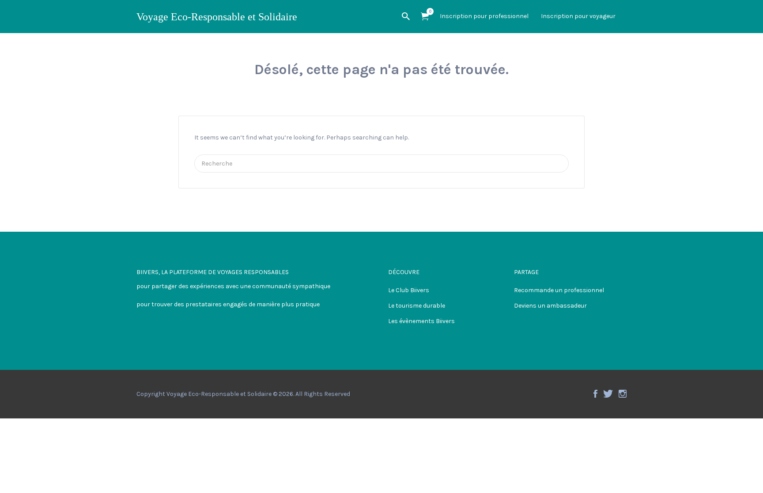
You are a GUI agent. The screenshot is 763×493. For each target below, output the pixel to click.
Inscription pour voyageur (578, 16)
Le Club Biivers (408, 290)
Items (425, 17)
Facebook (595, 393)
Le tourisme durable (416, 305)
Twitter (608, 393)
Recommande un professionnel (559, 290)
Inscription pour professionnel (484, 16)
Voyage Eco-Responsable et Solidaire (216, 17)
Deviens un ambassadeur (550, 305)
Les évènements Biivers (421, 321)
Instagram (623, 393)
